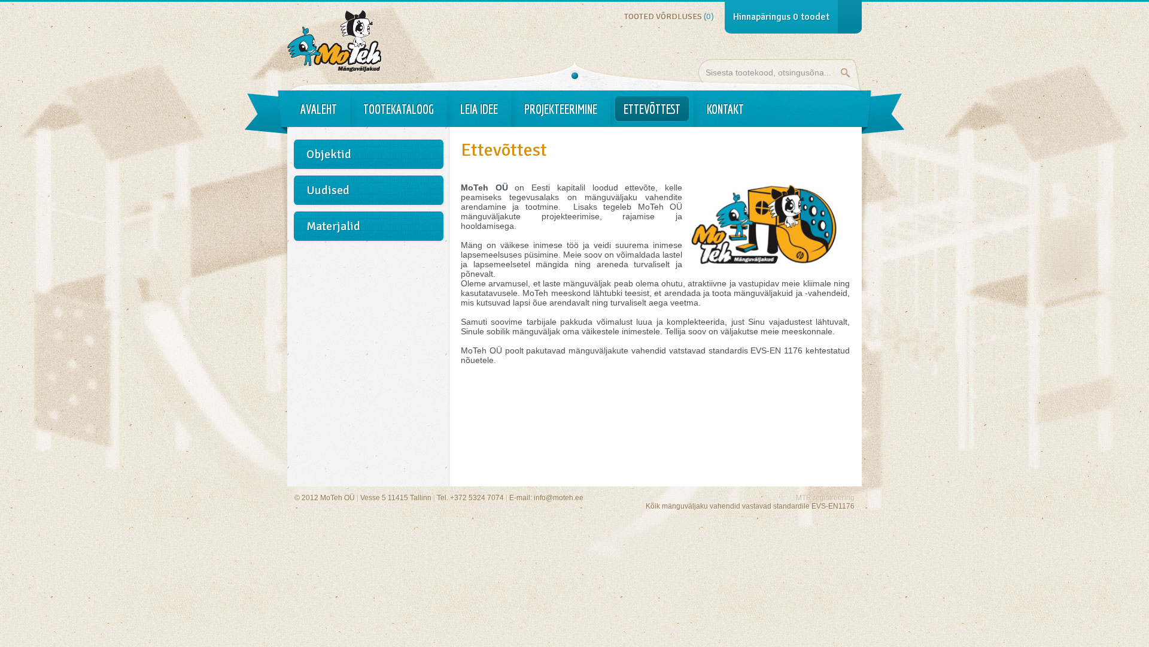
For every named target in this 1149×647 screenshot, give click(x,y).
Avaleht (318, 109)
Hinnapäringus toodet (781, 17)
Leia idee (479, 109)
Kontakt (725, 109)
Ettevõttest (652, 109)
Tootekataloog (398, 109)
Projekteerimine (560, 109)
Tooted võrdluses (669, 16)
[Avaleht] (334, 69)
